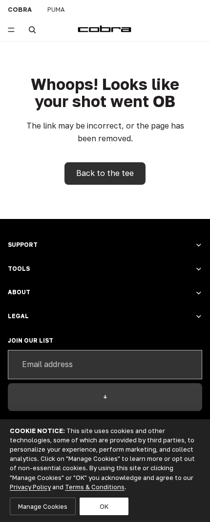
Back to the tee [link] (105, 173)
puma (56, 9)
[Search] (32, 30)
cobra (20, 9)
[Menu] (11, 30)
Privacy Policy (30, 487)
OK (104, 506)
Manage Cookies (42, 506)
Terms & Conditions (95, 487)
